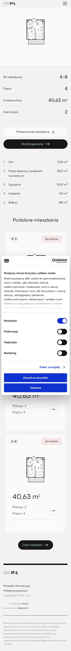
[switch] (62, 331)
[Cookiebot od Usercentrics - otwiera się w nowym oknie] (52, 261)
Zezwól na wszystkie (35, 377)
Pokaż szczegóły (50, 367)
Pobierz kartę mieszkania (33, 132)
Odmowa (35, 387)
